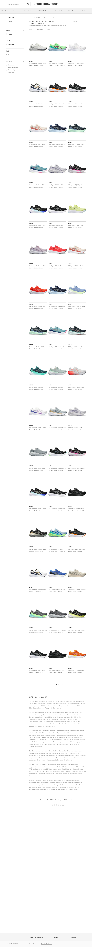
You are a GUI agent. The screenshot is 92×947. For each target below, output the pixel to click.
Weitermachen (81, 944)
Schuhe (31, 17)
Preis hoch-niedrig (13, 67)
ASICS (10, 34)
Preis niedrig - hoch (13, 70)
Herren (10, 24)
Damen (10, 21)
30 (8, 54)
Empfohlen (11, 65)
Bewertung (11, 72)
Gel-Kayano (11, 44)
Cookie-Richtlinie (46, 944)
